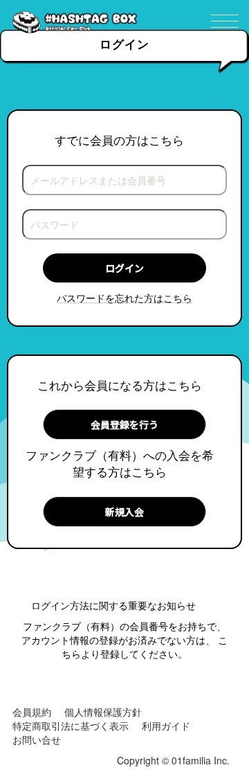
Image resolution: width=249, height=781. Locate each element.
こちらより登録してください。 (145, 647)
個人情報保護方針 (103, 712)
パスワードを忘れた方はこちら (124, 298)
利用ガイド (166, 726)
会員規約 (31, 712)
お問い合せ (36, 739)
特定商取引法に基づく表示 (70, 726)
